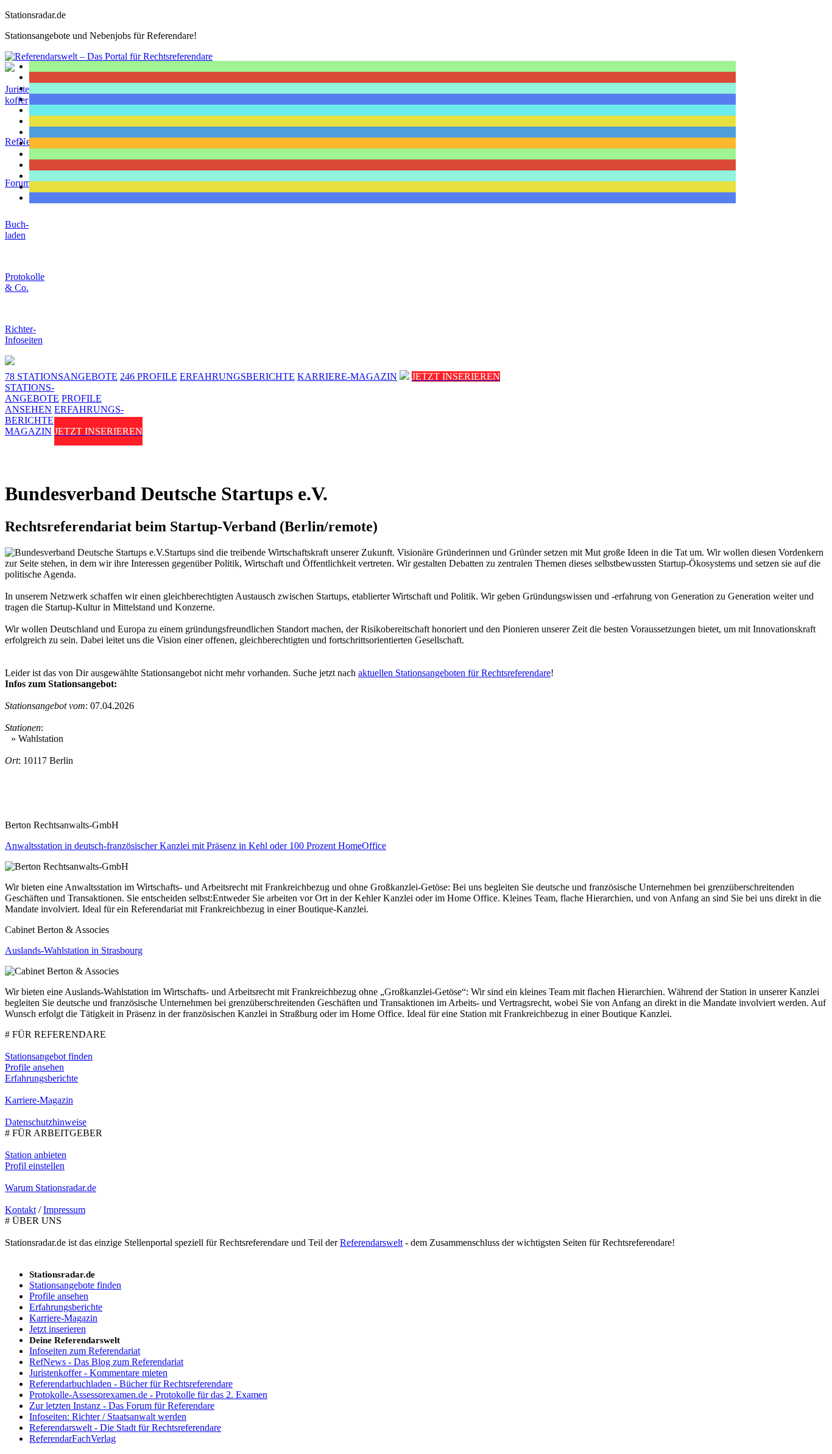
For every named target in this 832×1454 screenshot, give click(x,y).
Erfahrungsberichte (41, 1078)
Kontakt (20, 1209)
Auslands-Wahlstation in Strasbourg (74, 950)
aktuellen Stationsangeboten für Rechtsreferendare (454, 673)
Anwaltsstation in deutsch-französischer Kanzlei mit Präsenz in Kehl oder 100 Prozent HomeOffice (195, 846)
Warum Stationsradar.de (50, 1188)
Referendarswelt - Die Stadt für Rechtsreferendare (125, 1427)
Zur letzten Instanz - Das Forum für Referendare (121, 1405)
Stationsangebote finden (75, 1285)
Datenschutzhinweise (45, 1122)
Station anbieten (35, 1155)
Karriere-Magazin (39, 1100)
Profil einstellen (35, 1166)
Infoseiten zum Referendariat (84, 1351)
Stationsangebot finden (49, 1056)
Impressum (64, 1209)
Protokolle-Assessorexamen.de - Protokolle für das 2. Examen (148, 1394)
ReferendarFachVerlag (72, 1438)
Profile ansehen (34, 1067)
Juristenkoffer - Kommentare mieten (98, 1373)
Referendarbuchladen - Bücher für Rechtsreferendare (131, 1384)
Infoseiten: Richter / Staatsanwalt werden (107, 1416)
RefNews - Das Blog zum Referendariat (106, 1362)
